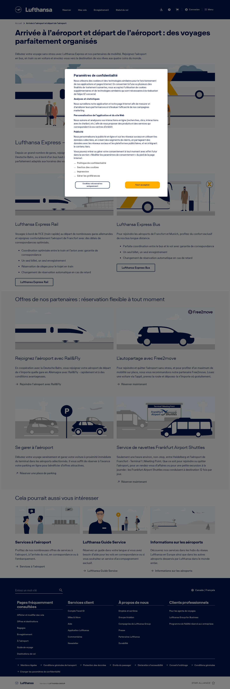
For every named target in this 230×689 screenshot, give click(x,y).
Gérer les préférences (88, 176)
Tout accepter (142, 185)
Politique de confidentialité (91, 163)
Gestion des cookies (88, 167)
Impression (83, 171)
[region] (116, 133)
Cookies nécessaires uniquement (92, 184)
